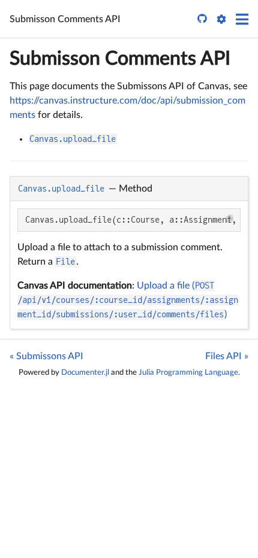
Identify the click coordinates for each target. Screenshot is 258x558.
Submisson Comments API (120, 58)
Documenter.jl (85, 372)
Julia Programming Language (188, 372)
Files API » (226, 356)
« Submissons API (46, 356)
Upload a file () (127, 300)
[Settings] (221, 19)
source (228, 318)
